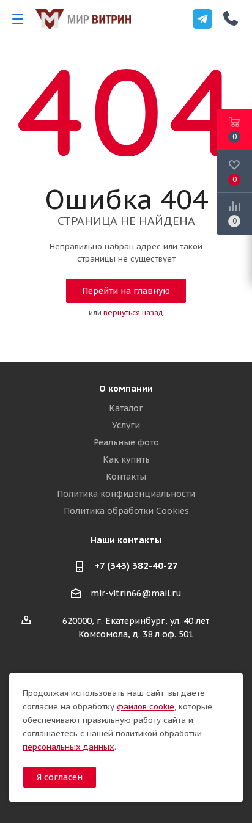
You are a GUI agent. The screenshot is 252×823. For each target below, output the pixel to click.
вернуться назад (133, 312)
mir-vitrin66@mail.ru (136, 593)
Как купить (126, 459)
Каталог (126, 408)
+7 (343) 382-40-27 (136, 565)
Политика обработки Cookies (126, 510)
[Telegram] (202, 19)
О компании (126, 388)
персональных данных (68, 747)
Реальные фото (126, 442)
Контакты (126, 476)
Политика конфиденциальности (126, 493)
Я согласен (60, 777)
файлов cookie (145, 706)
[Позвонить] (230, 18)
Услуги (126, 425)
